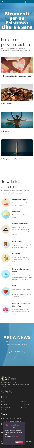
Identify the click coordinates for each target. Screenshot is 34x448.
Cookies (7, 439)
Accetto (18, 442)
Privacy (17, 436)
